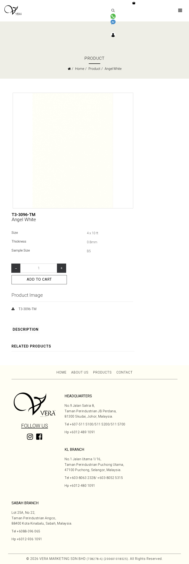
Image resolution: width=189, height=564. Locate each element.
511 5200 (102, 424)
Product (94, 69)
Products (102, 372)
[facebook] (39, 440)
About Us (80, 372)
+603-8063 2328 (82, 478)
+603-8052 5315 (110, 478)
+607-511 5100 (81, 424)
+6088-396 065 (28, 531)
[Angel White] (72, 150)
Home (79, 69)
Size (15, 233)
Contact (124, 372)
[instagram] (30, 438)
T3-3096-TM (27, 309)
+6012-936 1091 (29, 539)
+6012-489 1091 (82, 432)
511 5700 (118, 424)
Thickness (19, 241)
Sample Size (21, 250)
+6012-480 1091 (82, 485)
